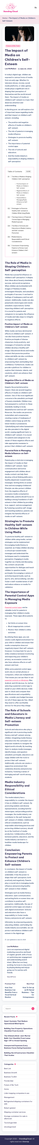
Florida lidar (8, 1081)
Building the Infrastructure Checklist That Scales (19, 1054)
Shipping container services (15, 1112)
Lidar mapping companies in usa (16, 1093)
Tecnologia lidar (10, 1123)
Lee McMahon (12, 946)
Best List (7, 1069)
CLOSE (28, 171)
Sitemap (25, 1142)
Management (9, 1097)
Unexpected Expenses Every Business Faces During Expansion (17, 1047)
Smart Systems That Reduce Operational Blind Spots (16, 1022)
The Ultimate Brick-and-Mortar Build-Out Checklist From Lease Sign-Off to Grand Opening (17, 1038)
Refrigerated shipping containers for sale (18, 1102)
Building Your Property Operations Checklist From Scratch (18, 1029)
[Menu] (36, 7)
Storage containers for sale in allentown (15, 1117)
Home (4, 18)
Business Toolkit (10, 1077)
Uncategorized (10, 1127)
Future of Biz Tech (13, 46)
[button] (11, 977)
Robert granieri (10, 1108)
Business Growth (10, 1073)
